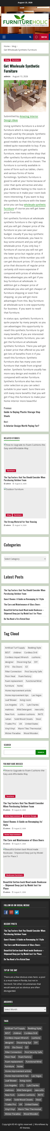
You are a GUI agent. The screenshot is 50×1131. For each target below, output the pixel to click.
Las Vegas (36, 695)
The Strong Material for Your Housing (20, 521)
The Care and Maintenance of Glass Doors (22, 604)
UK (20, 723)
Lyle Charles (33, 704)
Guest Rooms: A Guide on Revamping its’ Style (24, 599)
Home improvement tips (16, 695)
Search (7, 744)
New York (9, 714)
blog (7, 60)
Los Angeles (11, 704)
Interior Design (30, 816)
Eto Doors (17, 666)
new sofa (39, 709)
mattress (9, 709)
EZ (26, 666)
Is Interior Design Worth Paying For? (21, 423)
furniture (16, 60)
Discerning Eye (24, 662)
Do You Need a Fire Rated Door (17, 618)
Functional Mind (33, 681)
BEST (7, 652)
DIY (36, 662)
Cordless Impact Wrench (16, 657)
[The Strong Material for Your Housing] (25, 503)
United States (31, 723)
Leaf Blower (11, 700)
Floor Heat (10, 676)
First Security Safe (33, 671)
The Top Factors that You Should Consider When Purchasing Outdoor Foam (24, 479)
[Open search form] (30, 36)
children (17, 652)
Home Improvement (12, 816)
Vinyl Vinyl (10, 728)
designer (9, 662)
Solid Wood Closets (23, 719)
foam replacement (14, 681)
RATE (40, 714)
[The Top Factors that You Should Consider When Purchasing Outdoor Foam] (25, 458)
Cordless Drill (30, 652)
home (20, 685)
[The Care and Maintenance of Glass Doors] (25, 835)
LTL (22, 704)
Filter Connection (13, 671)
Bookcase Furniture (14, 875)
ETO (7, 666)
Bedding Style (34, 647)
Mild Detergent (24, 709)
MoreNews (40, 1124)
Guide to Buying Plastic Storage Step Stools (22, 412)
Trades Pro (10, 723)
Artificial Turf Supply (15, 647)
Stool (38, 719)
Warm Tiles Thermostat (29, 728)
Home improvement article (18, 690)
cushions (36, 657)
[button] (4, 37)
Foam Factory (24, 676)
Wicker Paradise (13, 733)
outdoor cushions (26, 714)
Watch (44, 37)
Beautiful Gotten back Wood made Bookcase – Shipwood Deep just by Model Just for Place (24, 885)
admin (7, 76)
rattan (8, 719)
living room (25, 700)
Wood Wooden (31, 733)
